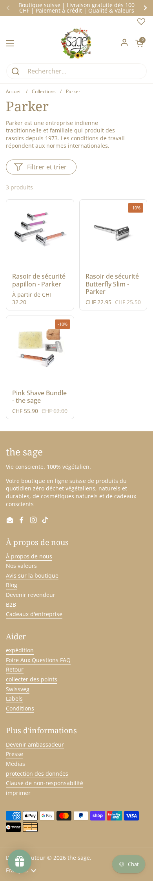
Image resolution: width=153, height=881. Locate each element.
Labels (14, 698)
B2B (11, 604)
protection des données (37, 773)
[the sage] (77, 43)
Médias (15, 763)
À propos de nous (29, 556)
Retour (15, 669)
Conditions (20, 708)
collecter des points (31, 679)
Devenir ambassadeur (35, 744)
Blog (11, 585)
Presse (14, 754)
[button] (139, 43)
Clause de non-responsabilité (44, 783)
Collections (44, 91)
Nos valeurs (21, 565)
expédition (20, 650)
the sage (78, 857)
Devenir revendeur (30, 594)
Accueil (14, 91)
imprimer (18, 793)
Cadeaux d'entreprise (34, 614)
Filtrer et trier (47, 167)
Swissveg (17, 689)
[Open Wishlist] (141, 23)
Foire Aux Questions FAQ (38, 660)
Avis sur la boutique (32, 575)
